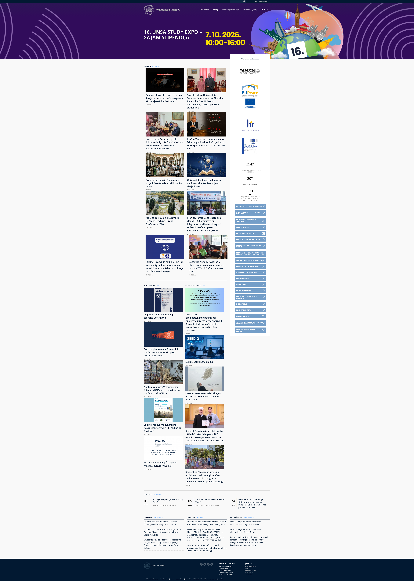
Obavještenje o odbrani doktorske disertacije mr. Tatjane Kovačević (245, 523)
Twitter (205, 564)
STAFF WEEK (241, 284)
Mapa (246, 568)
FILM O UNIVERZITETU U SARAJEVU (249, 206)
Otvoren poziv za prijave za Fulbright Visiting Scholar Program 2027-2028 (160, 523)
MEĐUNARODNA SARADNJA (246, 272)
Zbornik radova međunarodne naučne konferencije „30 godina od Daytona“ (162, 428)
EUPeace (264, 10)
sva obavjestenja (249, 517)
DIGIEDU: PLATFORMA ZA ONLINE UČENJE (248, 246)
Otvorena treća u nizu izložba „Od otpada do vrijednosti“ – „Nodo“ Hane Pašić (203, 396)
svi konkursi (200, 517)
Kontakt (162, 578)
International (248, 574)
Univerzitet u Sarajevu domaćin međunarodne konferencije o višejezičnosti (204, 183)
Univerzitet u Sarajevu (168, 9)
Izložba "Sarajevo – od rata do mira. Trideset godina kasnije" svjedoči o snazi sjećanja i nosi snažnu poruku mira (206, 144)
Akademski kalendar (250, 570)
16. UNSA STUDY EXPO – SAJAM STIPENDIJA (173, 34)
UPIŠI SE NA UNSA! (243, 227)
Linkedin (212, 564)
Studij (215, 10)
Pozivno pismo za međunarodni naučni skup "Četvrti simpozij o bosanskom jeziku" (161, 352)
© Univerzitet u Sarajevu (151, 578)
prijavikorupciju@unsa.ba (216, 578)
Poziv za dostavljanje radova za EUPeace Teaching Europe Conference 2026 (162, 221)
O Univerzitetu (203, 10)
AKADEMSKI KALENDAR (245, 233)
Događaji (148, 495)
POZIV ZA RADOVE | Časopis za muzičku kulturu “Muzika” (160, 464)
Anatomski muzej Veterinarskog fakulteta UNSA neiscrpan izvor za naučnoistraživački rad (162, 390)
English (258, 1)
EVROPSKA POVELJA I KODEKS (247, 266)
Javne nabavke (249, 572)
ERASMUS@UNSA (242, 278)
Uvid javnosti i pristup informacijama (176, 578)
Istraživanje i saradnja (230, 10)
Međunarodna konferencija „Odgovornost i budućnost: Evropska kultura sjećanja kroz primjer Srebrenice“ (252, 503)
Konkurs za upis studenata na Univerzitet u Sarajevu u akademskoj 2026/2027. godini (206, 523)
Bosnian (265, 1)
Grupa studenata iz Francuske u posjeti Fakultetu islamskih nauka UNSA (164, 183)
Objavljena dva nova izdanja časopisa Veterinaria (159, 316)
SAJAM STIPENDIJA (243, 290)
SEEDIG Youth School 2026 (199, 361)
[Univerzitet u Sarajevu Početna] (149, 9)
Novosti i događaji (250, 10)
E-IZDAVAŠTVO (241, 304)
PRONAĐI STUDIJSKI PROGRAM (248, 239)
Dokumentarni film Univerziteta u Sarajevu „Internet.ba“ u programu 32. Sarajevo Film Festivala (164, 98)
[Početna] (147, 565)
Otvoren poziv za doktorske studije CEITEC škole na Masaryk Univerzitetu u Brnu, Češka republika (163, 532)
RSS (205, 578)
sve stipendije (158, 517)
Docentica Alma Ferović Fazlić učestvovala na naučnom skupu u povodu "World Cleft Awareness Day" (206, 266)
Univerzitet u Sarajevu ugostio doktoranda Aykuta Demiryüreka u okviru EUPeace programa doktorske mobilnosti (164, 144)
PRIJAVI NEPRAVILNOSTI (195, 578)
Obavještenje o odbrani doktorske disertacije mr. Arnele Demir (245, 530)
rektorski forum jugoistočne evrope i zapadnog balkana (249, 253)
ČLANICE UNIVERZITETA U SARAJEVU (246, 220)
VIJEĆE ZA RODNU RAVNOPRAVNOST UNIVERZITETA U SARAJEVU (250, 322)
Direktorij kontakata (250, 566)
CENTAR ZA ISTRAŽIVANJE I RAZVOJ (249, 260)
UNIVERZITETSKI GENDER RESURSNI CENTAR (249, 330)
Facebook (201, 564)
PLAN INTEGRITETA (243, 310)
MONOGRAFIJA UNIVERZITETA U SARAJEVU (248, 213)
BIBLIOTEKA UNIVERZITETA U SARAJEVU (247, 297)
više (158, 286)
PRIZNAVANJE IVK (242, 316)
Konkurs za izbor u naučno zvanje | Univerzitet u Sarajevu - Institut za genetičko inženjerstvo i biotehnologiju (207, 548)
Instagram (208, 564)
